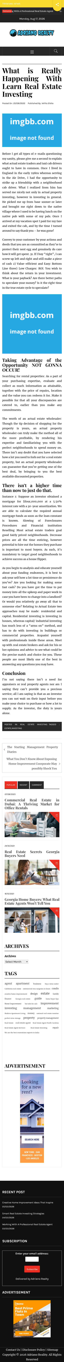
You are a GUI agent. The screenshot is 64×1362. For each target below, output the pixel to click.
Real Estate (9, 1023)
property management (48, 1018)
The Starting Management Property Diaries (32, 749)
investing (17, 728)
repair (56, 1027)
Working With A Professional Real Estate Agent (27, 1224)
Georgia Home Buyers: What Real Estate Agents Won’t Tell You (32, 901)
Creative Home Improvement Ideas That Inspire (27, 1202)
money (31, 1013)
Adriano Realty (40, 1278)
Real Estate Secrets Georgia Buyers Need (32, 853)
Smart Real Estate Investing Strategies (23, 1213)
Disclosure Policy (33, 1349)
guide (38, 998)
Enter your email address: (32, 1253)
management (32, 1008)
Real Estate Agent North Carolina (46, 1023)
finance (8, 999)
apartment (22, 983)
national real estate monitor (48, 1013)
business (37, 984)
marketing (53, 1008)
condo (55, 988)
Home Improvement (13, 1004)
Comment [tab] (37, 785)
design (34, 993)
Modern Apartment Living (15, 1013)
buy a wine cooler (52, 984)
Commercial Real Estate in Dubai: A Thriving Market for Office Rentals (32, 803)
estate (7, 728)
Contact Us (13, 1349)
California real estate (13, 989)
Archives (10, 956)
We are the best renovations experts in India (22, 1033)
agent (8, 983)
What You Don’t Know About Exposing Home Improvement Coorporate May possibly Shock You (32, 763)
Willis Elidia (47, 103)
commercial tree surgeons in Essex (36, 989)
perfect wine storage (13, 1018)
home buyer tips (52, 999)
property (29, 1017)
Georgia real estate (22, 999)
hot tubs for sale (31, 1004)
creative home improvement (16, 994)
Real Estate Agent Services (15, 1028)
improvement (50, 1003)
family (56, 994)
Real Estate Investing (33, 724)
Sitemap (52, 1349)
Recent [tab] (23, 785)
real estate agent (23, 1023)
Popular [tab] (11, 785)
